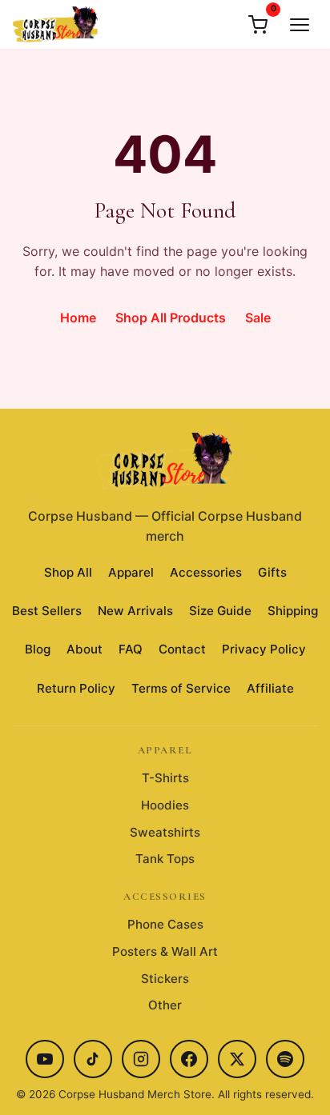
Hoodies (165, 805)
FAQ (131, 649)
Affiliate (270, 688)
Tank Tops (165, 858)
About (84, 649)
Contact (182, 649)
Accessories (206, 572)
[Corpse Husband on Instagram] (141, 1059)
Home (78, 318)
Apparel (131, 572)
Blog (37, 649)
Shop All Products (170, 318)
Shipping (293, 610)
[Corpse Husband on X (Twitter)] (237, 1059)
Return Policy (76, 688)
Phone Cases (165, 924)
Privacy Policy (264, 649)
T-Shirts (165, 777)
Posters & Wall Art (165, 951)
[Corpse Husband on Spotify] (285, 1059)
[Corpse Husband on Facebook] (189, 1059)
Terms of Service (181, 688)
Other (165, 1005)
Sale (258, 318)
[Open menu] (299, 24)
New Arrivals (135, 610)
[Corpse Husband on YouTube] (45, 1059)
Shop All (68, 572)
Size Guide (220, 610)
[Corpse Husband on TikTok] (93, 1059)
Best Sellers (47, 610)
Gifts (272, 572)
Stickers (165, 978)
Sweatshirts (165, 832)
